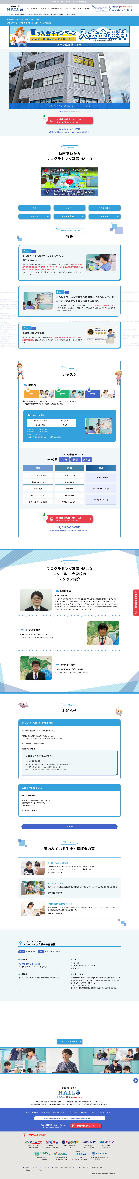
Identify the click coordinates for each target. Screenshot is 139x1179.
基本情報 (104, 216)
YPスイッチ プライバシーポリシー (101, 1112)
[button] (60, 111)
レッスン (69, 207)
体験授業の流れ (57, 8)
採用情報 (41, 1170)
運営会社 (86, 8)
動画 (66, 8)
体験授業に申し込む (86, 1126)
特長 (34, 207)
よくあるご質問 (75, 8)
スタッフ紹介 (104, 207)
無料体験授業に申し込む (69, 120)
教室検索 (34, 8)
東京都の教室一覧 (69, 1041)
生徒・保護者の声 (69, 216)
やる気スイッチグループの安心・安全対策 (91, 1168)
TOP (27, 8)
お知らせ (34, 216)
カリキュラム (44, 8)
